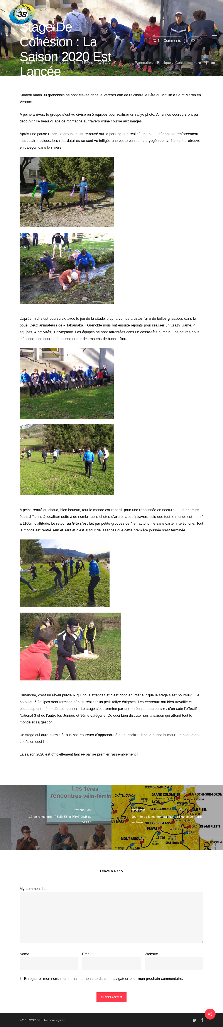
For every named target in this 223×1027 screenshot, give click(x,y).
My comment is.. (33, 889)
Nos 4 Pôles (83, 63)
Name (26, 954)
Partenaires (144, 63)
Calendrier (122, 63)
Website (151, 954)
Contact (181, 63)
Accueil (47, 63)
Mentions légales (54, 1020)
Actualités (29, 63)
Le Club (63, 63)
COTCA (103, 63)
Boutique (164, 63)
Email (88, 954)
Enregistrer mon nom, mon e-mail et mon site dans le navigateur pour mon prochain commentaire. (103, 979)
